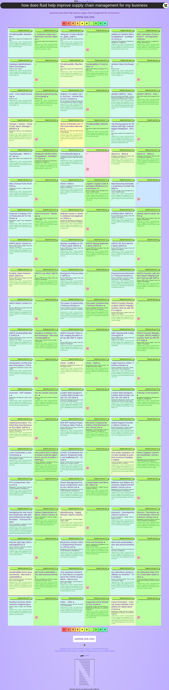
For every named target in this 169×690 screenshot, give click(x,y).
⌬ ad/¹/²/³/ (87, 50)
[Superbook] (75, 1)
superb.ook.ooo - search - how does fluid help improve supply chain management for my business (71, 107)
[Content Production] (84, 645)
